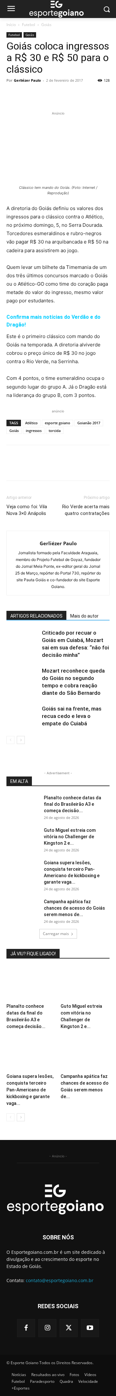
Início (11, 24)
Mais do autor (84, 616)
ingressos (34, 430)
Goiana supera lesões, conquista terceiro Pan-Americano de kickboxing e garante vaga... (29, 1090)
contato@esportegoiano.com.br (59, 1280)
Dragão (15, 325)
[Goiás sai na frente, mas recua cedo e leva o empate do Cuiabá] (22, 716)
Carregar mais (56, 933)
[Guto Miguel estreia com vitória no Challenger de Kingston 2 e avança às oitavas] (22, 838)
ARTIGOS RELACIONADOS (36, 616)
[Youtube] (90, 1328)
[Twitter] (27, 94)
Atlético (31, 422)
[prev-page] (10, 740)
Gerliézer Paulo (27, 80)
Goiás (46, 24)
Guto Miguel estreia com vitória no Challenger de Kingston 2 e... (70, 837)
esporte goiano (57, 422)
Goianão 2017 (88, 422)
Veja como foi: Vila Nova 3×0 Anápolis (26, 510)
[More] (72, 94)
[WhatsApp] (57, 94)
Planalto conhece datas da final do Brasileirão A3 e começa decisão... (72, 804)
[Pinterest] (42, 94)
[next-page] (21, 740)
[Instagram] (47, 1328)
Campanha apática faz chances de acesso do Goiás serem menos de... (74, 908)
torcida (55, 430)
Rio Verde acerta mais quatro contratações (86, 510)
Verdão (81, 317)
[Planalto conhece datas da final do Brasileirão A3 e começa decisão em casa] (22, 805)
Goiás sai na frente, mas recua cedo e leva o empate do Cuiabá (72, 716)
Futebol (28, 24)
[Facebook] (12, 94)
